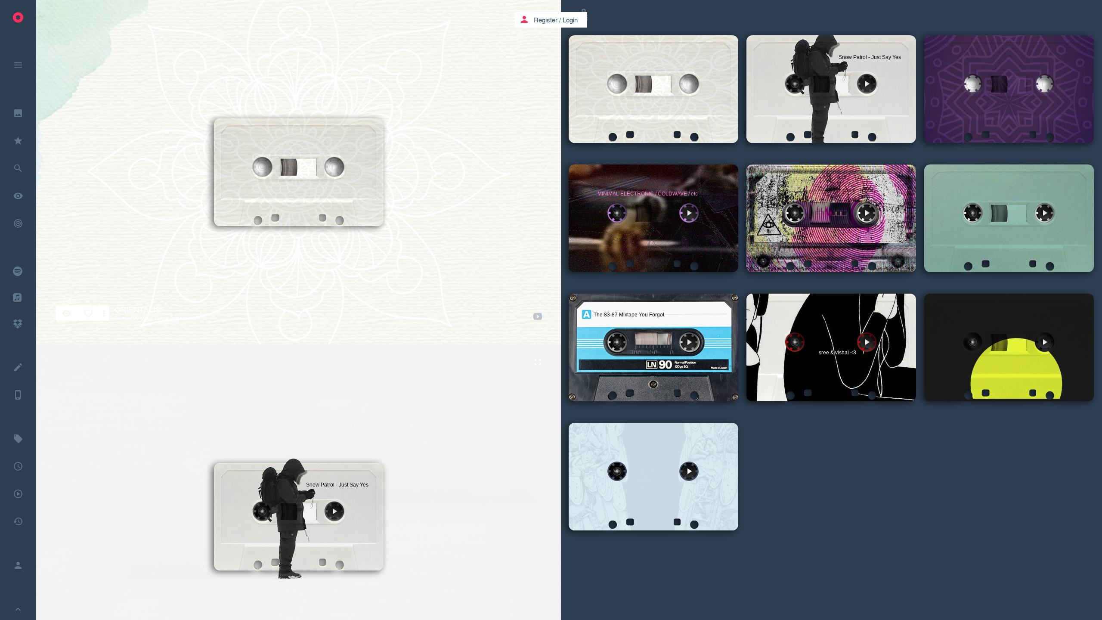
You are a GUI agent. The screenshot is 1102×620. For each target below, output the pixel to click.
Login (570, 19)
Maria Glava (154, 317)
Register (545, 19)
